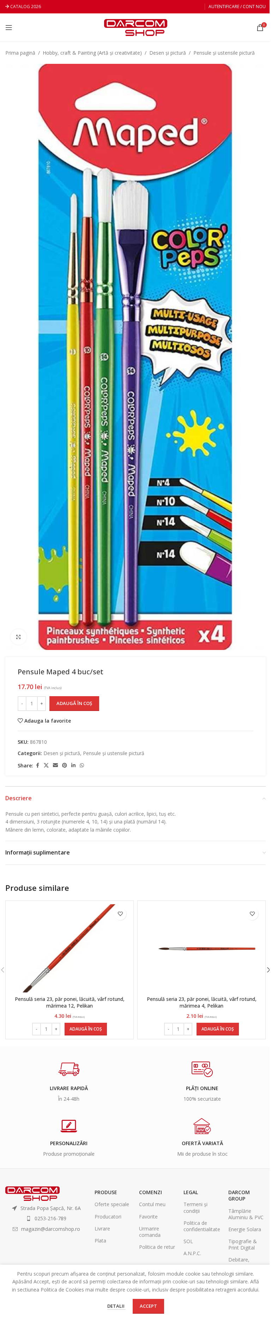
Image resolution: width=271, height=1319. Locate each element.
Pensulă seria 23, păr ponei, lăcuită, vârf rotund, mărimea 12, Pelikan (70, 1002)
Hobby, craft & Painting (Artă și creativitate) (92, 52)
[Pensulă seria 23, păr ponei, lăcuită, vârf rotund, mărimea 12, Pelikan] (69, 948)
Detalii (116, 1306)
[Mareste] (18, 637)
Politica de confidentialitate (201, 1226)
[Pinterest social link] (64, 765)
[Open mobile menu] (9, 27)
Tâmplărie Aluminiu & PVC (246, 1214)
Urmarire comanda (150, 1231)
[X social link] (46, 765)
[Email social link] (55, 765)
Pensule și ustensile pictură (224, 52)
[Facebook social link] (37, 765)
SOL (188, 1241)
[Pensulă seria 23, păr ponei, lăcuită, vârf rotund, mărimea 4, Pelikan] (201, 948)
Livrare (102, 1228)
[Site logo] (135, 27)
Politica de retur (157, 1247)
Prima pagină (20, 52)
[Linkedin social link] (73, 765)
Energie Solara (244, 1229)
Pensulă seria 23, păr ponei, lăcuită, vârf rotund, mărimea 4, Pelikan (202, 1002)
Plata (100, 1240)
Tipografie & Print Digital (242, 1244)
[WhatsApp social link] (82, 765)
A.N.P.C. (192, 1253)
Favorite (148, 1216)
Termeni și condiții (195, 1207)
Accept (148, 1306)
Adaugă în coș (74, 703)
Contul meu (152, 1204)
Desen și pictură (167, 52)
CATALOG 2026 (25, 7)
